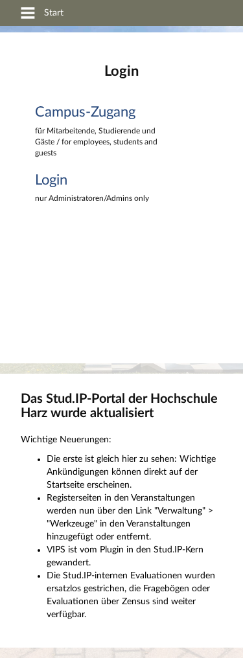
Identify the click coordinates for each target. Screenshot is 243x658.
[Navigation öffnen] (28, 15)
